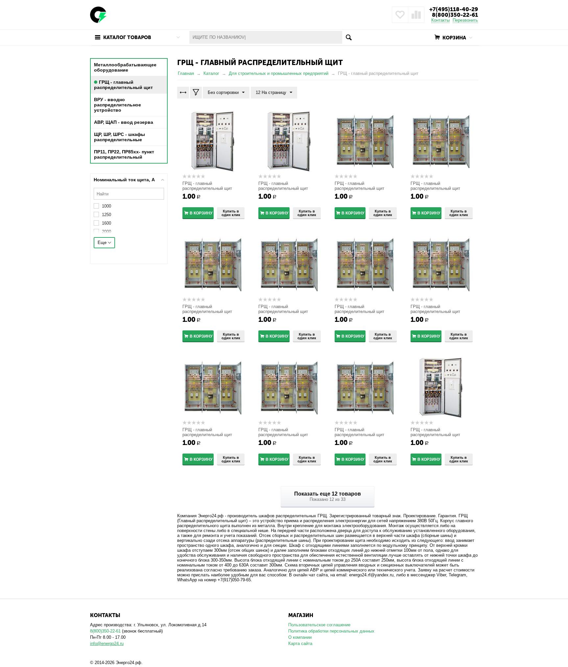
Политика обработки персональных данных (331, 631)
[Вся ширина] (183, 93)
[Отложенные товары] (400, 15)
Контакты (440, 20)
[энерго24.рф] (98, 14)
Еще (103, 242)
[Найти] (348, 37)
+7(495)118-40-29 (453, 9)
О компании (300, 637)
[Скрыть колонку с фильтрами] (196, 93)
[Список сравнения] (416, 15)
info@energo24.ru (107, 643)
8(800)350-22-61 (455, 14)
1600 (106, 223)
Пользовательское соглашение (319, 624)
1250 (106, 214)
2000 (106, 231)
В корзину (201, 213)
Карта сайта (300, 643)
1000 (106, 206)
